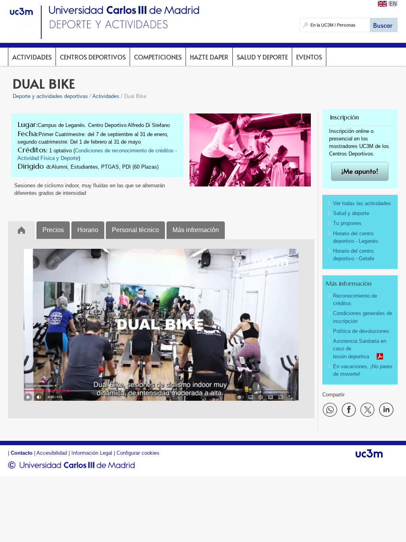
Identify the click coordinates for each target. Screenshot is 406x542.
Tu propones (347, 223)
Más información (195, 230)
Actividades (32, 56)
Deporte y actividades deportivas (50, 96)
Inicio (21, 230)
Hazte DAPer (209, 56)
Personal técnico (135, 230)
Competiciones (158, 56)
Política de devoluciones (361, 331)
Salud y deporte (262, 56)
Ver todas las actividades (362, 203)
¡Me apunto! (359, 171)
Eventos (309, 56)
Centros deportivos (93, 56)
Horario (87, 230)
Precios (53, 230)
